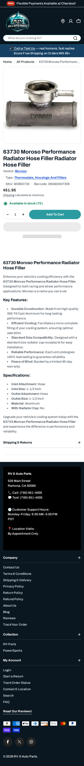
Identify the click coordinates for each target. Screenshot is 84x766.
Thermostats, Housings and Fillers (40, 177)
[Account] (70, 21)
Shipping (8, 195)
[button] (42, 227)
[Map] (63, 21)
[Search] (75, 38)
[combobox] (42, 38)
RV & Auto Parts (25, 756)
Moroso (21, 171)
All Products (25, 61)
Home (7, 61)
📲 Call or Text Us (23, 48)
